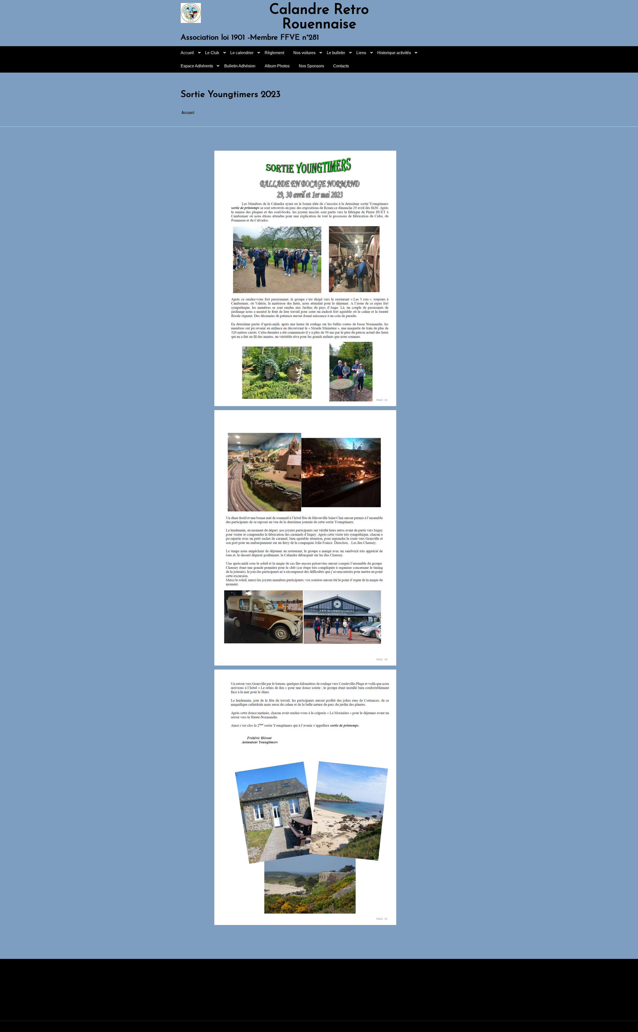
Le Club (212, 53)
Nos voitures (304, 53)
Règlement (274, 53)
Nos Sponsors (311, 66)
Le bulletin (336, 53)
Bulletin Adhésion (239, 66)
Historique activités (394, 53)
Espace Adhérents (197, 66)
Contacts (341, 66)
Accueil (187, 53)
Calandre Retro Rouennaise (319, 17)
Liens (361, 53)
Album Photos (277, 66)
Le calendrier (241, 53)
